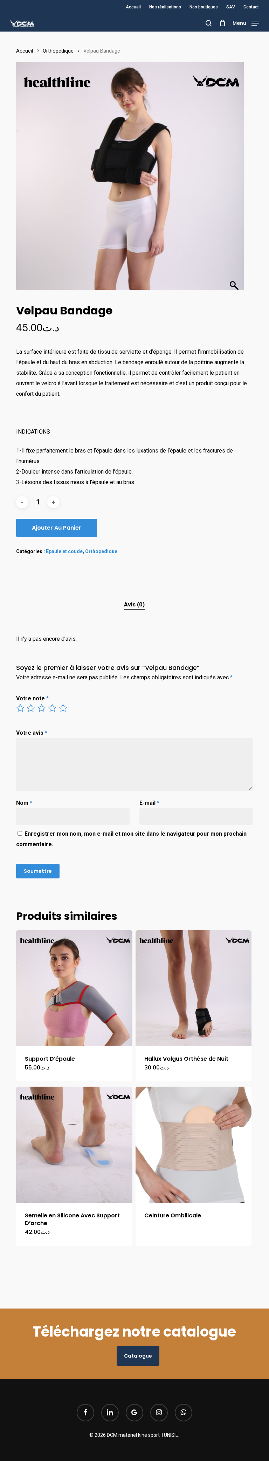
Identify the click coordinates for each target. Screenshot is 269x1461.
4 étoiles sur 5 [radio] (52, 708)
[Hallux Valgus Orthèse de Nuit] (194, 988)
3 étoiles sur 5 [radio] (42, 708)
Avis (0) (134, 604)
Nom (24, 803)
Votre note (32, 698)
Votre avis (31, 732)
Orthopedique (58, 51)
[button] (246, 22)
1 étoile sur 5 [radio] (20, 708)
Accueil (24, 51)
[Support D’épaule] (74, 988)
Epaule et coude (64, 551)
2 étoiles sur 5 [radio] (31, 708)
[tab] (134, 604)
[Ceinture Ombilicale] (194, 1145)
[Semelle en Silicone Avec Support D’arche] (74, 1145)
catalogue (138, 1355)
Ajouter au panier (56, 528)
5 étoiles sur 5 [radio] (63, 708)
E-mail (149, 803)
